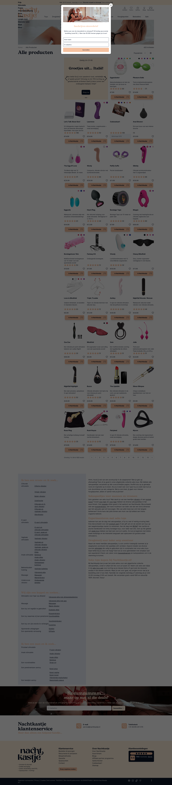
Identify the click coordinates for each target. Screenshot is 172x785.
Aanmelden (86, 50)
